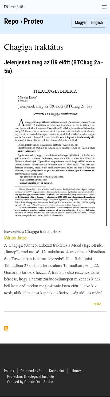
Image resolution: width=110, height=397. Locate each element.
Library (76, 371)
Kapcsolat (56, 371)
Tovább (96, 304)
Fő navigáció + (15, 7)
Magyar (81, 22)
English (97, 22)
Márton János (15, 238)
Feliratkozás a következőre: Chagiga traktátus (6, 328)
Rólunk (9, 371)
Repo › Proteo (24, 21)
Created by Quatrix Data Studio (30, 382)
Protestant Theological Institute (30, 376)
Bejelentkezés (31, 371)
